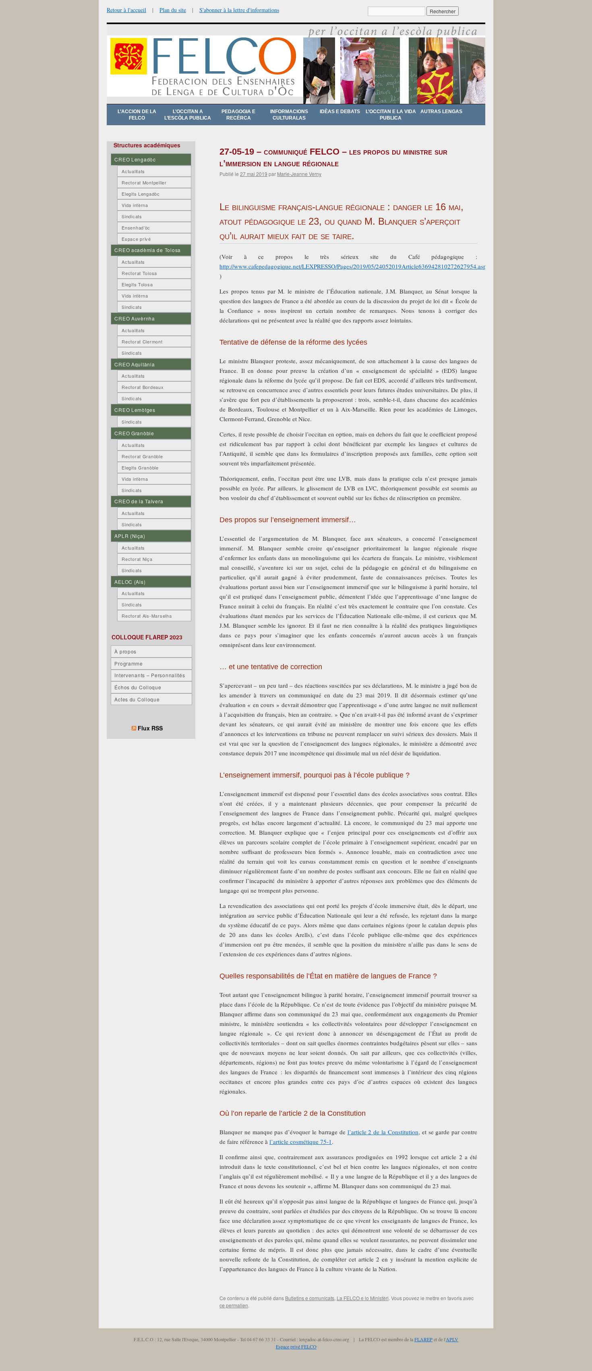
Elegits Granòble (140, 467)
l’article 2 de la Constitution (383, 1132)
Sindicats (132, 216)
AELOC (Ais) (129, 581)
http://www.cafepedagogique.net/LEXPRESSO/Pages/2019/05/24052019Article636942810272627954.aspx (354, 266)
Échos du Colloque (137, 687)
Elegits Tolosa (137, 284)
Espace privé (136, 239)
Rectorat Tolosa (139, 273)
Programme (128, 663)
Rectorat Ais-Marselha (147, 615)
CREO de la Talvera (138, 501)
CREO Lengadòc (134, 159)
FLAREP (423, 1339)
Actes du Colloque (136, 699)
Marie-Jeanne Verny (299, 173)
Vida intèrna (135, 205)
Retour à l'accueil (126, 10)
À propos (125, 651)
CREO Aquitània (134, 364)
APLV (452, 1339)
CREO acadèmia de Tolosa (147, 249)
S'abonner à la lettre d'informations (239, 10)
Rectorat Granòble (142, 456)
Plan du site (172, 10)
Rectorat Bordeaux (143, 387)
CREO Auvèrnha (134, 318)
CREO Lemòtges (134, 409)
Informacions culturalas (289, 115)
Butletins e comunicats (309, 1297)
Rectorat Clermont (142, 341)
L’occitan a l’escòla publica (187, 115)
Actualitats (133, 171)
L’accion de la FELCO (137, 115)
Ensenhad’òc (136, 227)
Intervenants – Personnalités (149, 675)
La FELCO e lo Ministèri (363, 1297)
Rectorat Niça (137, 559)
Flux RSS (150, 728)
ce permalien (233, 1305)
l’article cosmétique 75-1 (300, 1141)
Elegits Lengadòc (141, 193)
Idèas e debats (340, 111)
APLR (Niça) (129, 535)
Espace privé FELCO (296, 1346)
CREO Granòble (134, 433)
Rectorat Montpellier (144, 182)
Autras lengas (441, 111)
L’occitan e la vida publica (391, 115)
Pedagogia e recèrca (238, 115)
